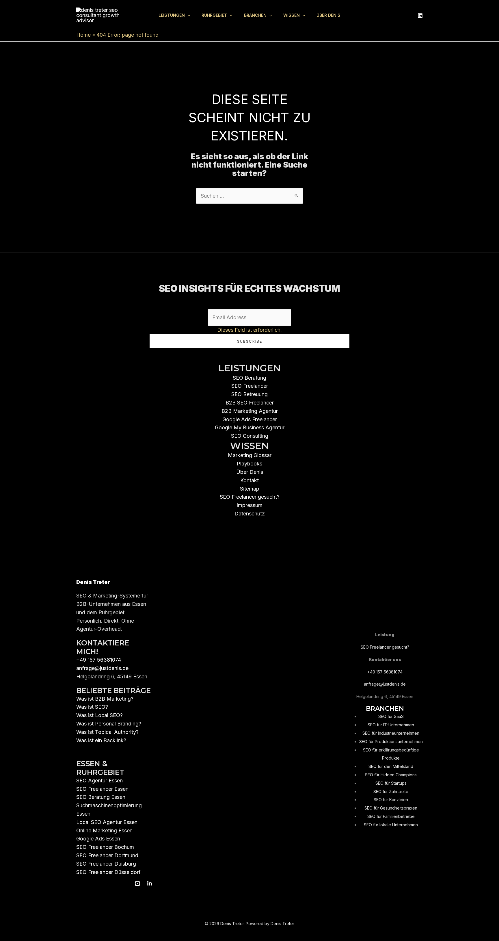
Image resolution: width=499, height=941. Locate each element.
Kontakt (249, 480)
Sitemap (249, 489)
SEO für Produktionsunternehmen (391, 741)
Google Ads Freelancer (249, 419)
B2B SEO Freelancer (250, 403)
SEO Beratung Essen (100, 797)
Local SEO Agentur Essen (106, 822)
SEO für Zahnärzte (390, 791)
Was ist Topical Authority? (107, 732)
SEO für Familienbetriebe (391, 816)
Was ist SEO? (92, 707)
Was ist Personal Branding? (108, 724)
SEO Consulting (249, 436)
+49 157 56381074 (98, 660)
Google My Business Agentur (249, 427)
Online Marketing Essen (104, 830)
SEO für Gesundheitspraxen (390, 807)
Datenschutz (249, 514)
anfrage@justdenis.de (102, 668)
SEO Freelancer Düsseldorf (108, 872)
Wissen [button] (291, 15)
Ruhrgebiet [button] (214, 15)
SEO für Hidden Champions (391, 774)
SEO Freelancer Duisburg (106, 864)
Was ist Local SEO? (99, 715)
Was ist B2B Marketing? (104, 699)
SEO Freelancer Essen (102, 789)
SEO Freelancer (249, 386)
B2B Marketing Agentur (249, 411)
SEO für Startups (391, 783)
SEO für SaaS (391, 716)
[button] (187, 15)
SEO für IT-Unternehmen (391, 724)
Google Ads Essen (98, 839)
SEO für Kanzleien (391, 799)
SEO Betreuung (249, 394)
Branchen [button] (255, 15)
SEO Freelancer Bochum (105, 847)
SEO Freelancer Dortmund (107, 855)
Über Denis (328, 15)
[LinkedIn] (420, 15)
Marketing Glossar (249, 455)
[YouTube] (137, 883)
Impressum (249, 505)
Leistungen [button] (172, 15)
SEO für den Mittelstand (390, 766)
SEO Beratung (249, 378)
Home (83, 35)
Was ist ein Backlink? (101, 740)
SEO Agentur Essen (99, 780)
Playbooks (249, 464)
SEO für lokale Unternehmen (391, 824)
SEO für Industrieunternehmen (390, 733)
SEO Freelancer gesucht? (250, 497)
